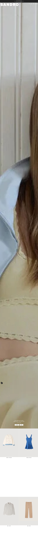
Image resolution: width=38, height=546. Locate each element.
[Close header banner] (37, 1)
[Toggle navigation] (36, 3)
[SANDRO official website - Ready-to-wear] (10, 4)
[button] (31, 3)
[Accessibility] (2, 383)
